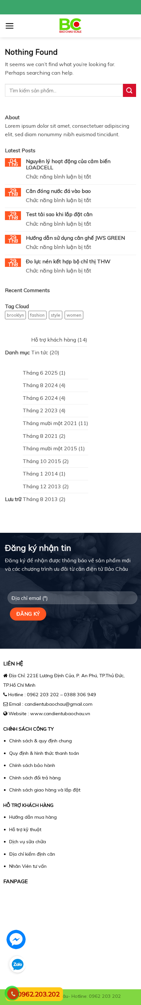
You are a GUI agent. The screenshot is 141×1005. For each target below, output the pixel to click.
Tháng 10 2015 (42, 461)
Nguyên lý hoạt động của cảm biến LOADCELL (68, 164)
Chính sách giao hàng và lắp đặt (44, 790)
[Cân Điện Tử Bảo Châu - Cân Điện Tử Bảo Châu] (70, 25)
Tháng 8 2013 (40, 499)
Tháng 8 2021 (40, 436)
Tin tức (39, 352)
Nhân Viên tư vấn (28, 866)
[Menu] (9, 26)
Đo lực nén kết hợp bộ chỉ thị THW (68, 261)
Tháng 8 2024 (40, 385)
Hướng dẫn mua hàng (33, 817)
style (55, 315)
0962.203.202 (39, 994)
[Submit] (129, 90)
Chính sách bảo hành (32, 765)
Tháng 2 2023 (40, 410)
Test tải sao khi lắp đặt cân (59, 214)
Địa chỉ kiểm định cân (32, 854)
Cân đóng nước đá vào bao (58, 191)
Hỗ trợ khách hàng (53, 339)
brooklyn (15, 315)
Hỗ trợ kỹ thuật (25, 829)
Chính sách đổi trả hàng (35, 778)
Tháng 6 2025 (40, 372)
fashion (37, 315)
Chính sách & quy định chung (40, 741)
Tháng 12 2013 (42, 486)
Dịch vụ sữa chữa (27, 842)
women (74, 315)
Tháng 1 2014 (40, 473)
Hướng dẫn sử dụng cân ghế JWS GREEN (75, 238)
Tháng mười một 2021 (50, 423)
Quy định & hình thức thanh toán (44, 753)
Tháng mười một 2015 (50, 448)
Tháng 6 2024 (40, 398)
